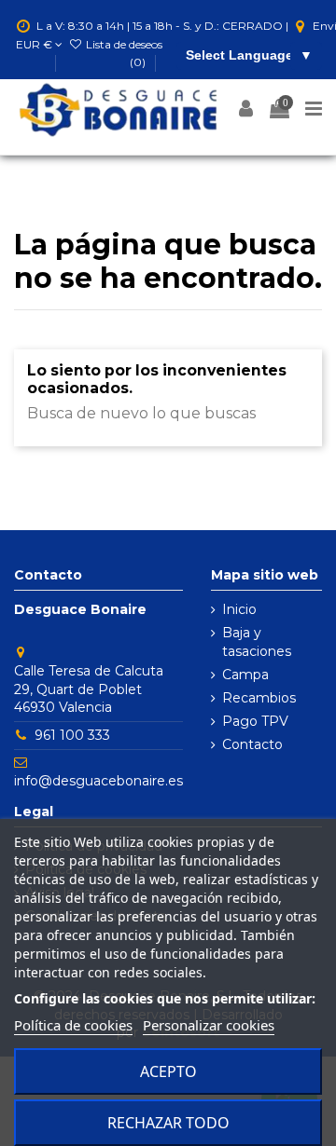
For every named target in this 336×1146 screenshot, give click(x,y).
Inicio (239, 609)
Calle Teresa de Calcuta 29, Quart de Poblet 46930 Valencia (88, 689)
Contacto (252, 744)
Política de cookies (73, 1025)
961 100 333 (72, 735)
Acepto (168, 1071)
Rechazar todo (168, 1122)
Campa (245, 674)
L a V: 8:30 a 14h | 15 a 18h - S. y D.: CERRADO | (162, 26)
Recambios (259, 697)
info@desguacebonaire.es (98, 780)
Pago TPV (255, 721)
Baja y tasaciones (256, 642)
